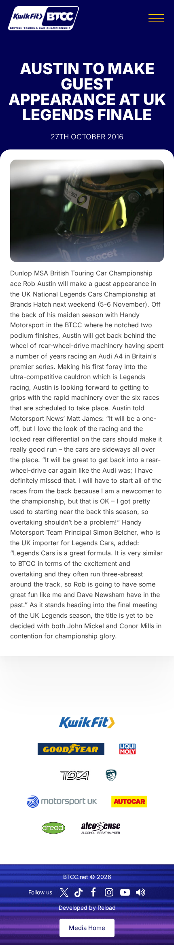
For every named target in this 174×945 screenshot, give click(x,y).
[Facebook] (93, 892)
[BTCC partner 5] (111, 775)
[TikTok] (78, 892)
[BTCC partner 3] (127, 749)
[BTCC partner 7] (129, 802)
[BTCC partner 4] (74, 775)
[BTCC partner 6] (62, 802)
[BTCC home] (43, 18)
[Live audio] (141, 892)
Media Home (87, 928)
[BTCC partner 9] (100, 828)
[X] (64, 892)
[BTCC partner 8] (53, 828)
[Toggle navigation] (156, 18)
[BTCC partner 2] (71, 749)
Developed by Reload (87, 907)
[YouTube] (125, 892)
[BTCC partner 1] (87, 723)
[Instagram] (109, 892)
